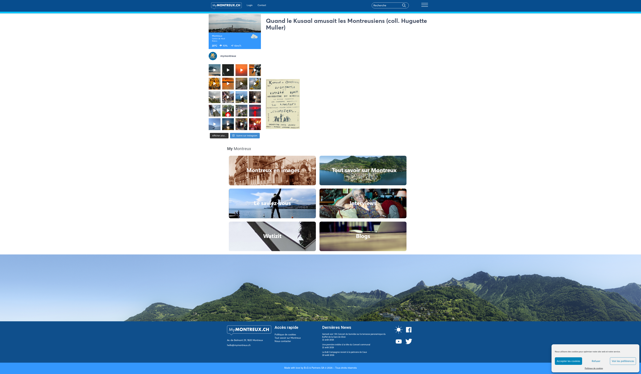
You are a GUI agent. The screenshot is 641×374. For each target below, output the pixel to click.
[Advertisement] (349, 55)
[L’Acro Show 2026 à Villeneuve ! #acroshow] (215, 70)
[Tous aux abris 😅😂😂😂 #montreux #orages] (215, 97)
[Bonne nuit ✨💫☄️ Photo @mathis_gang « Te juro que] (228, 124)
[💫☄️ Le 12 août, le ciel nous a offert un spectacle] (228, 70)
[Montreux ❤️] (241, 124)
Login (250, 5)
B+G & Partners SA (314, 367)
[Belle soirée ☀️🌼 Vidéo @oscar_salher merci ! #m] (255, 84)
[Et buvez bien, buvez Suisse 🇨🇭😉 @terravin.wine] (241, 97)
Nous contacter (283, 341)
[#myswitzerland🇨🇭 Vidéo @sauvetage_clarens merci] (255, 97)
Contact (262, 5)
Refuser (596, 361)
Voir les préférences (623, 361)
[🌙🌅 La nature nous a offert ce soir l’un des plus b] (241, 70)
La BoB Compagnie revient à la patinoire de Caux (344, 352)
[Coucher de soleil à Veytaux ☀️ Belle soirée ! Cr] (255, 111)
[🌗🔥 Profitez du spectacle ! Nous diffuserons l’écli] (255, 70)
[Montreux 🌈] (255, 124)
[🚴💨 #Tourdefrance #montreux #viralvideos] (228, 97)
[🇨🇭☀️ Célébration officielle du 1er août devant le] (228, 111)
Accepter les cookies (568, 361)
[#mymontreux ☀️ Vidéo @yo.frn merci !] (241, 111)
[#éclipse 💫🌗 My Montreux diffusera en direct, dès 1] (228, 84)
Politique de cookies (594, 368)
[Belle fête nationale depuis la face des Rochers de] (215, 111)
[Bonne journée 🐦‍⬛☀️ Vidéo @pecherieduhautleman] (215, 124)
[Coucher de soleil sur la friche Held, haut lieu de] (241, 84)
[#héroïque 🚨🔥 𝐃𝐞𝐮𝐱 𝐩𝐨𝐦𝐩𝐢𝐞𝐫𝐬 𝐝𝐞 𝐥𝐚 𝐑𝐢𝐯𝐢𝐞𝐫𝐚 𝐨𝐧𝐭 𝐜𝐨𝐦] (215, 84)
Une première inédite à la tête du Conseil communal (346, 344)
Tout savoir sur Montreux (288, 337)
